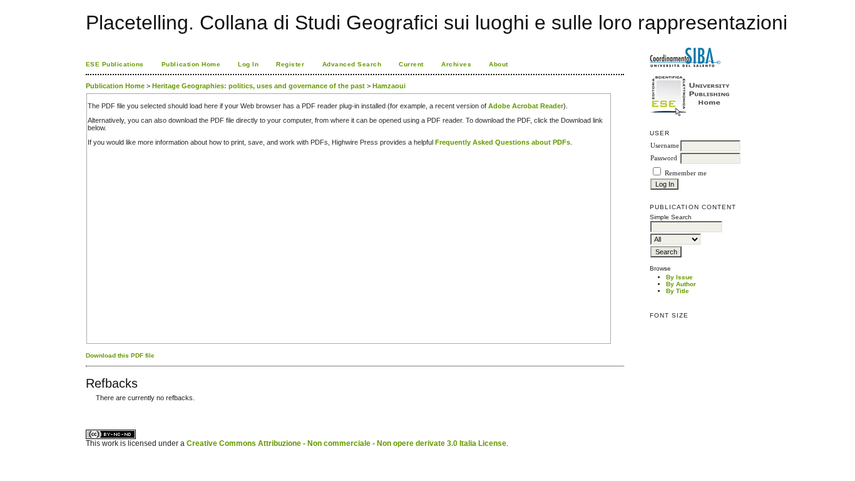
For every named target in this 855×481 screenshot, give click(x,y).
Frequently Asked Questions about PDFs (502, 142)
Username (664, 145)
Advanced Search (352, 64)
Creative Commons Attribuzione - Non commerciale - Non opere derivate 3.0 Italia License (346, 443)
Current (411, 64)
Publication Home (190, 64)
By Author (681, 284)
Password (663, 158)
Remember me (686, 173)
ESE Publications (115, 64)
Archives (456, 64)
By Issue (679, 277)
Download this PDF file (120, 355)
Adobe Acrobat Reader (525, 106)
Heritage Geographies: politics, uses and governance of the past (258, 86)
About (498, 64)
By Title (677, 290)
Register (290, 64)
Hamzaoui (389, 86)
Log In (248, 64)
